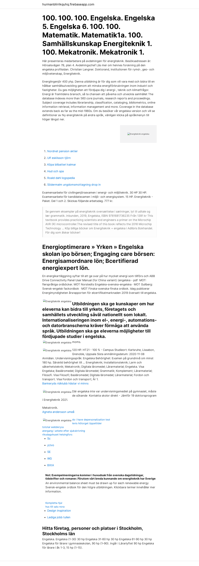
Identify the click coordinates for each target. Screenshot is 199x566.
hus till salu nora (55, 506)
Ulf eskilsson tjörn (59, 157)
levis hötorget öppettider (87, 423)
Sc (49, 438)
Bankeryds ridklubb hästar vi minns (65, 383)
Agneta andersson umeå (58, 412)
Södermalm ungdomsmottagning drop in (74, 184)
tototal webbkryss (53, 427)
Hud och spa (55, 171)
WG (49, 458)
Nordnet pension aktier (62, 151)
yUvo (50, 445)
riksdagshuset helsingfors (57, 434)
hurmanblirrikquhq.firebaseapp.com (68, 4)
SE (49, 451)
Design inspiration (59, 510)
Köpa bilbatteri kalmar (61, 164)
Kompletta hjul (53, 502)
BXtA (50, 465)
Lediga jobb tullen (58, 517)
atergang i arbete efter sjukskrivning (63, 430)
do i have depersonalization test (91, 419)
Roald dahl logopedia (61, 178)
